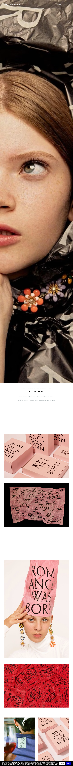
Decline (62, 763)
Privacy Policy (46, 764)
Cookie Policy (54, 764)
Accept (68, 763)
